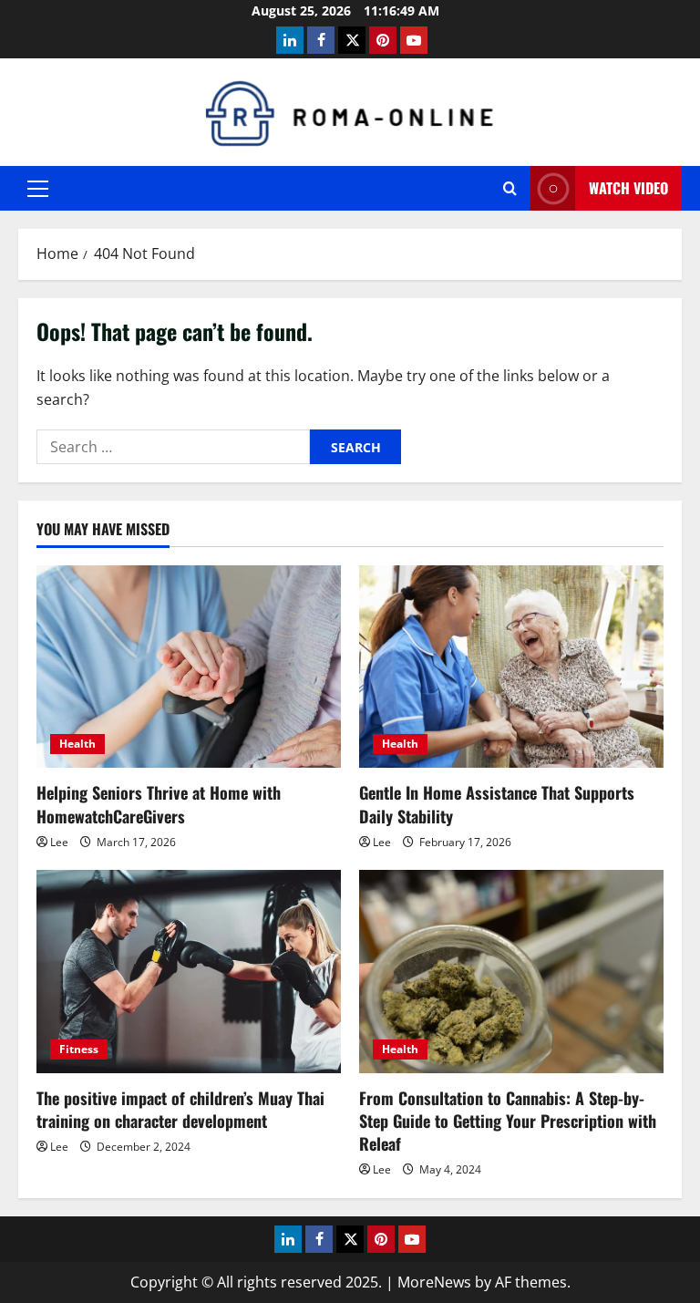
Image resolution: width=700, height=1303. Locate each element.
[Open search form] (510, 188)
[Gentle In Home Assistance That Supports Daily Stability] (511, 667)
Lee (59, 842)
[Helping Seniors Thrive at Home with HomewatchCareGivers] (188, 667)
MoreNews (434, 1282)
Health (77, 743)
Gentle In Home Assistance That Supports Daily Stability (496, 804)
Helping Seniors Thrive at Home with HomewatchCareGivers (158, 804)
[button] (37, 189)
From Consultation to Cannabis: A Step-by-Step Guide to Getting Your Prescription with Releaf (507, 1120)
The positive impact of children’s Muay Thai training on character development (180, 1109)
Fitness (78, 1049)
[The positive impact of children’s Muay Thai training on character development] (188, 971)
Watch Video (628, 188)
